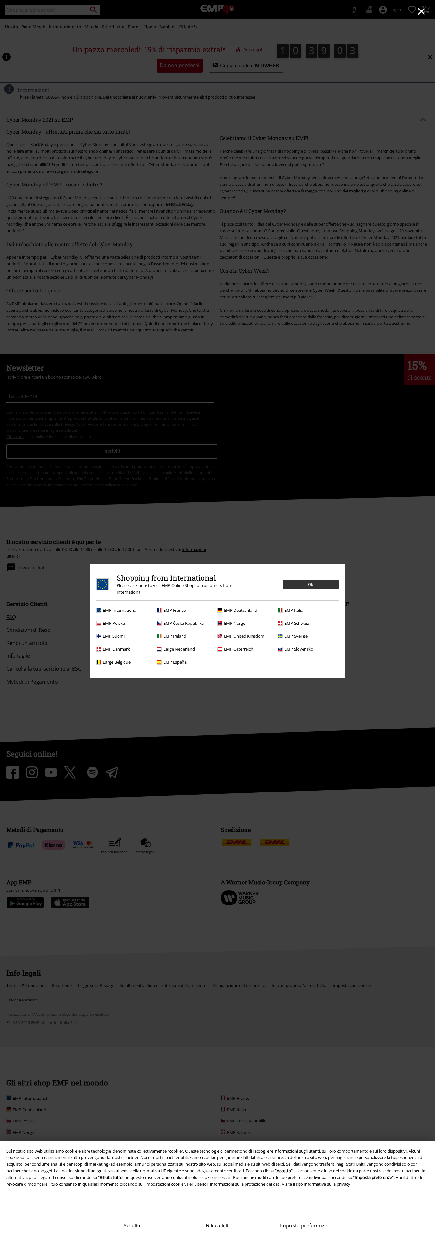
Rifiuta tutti (218, 1225)
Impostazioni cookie (164, 1184)
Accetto (131, 1225)
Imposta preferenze (303, 1225)
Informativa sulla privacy (327, 1184)
